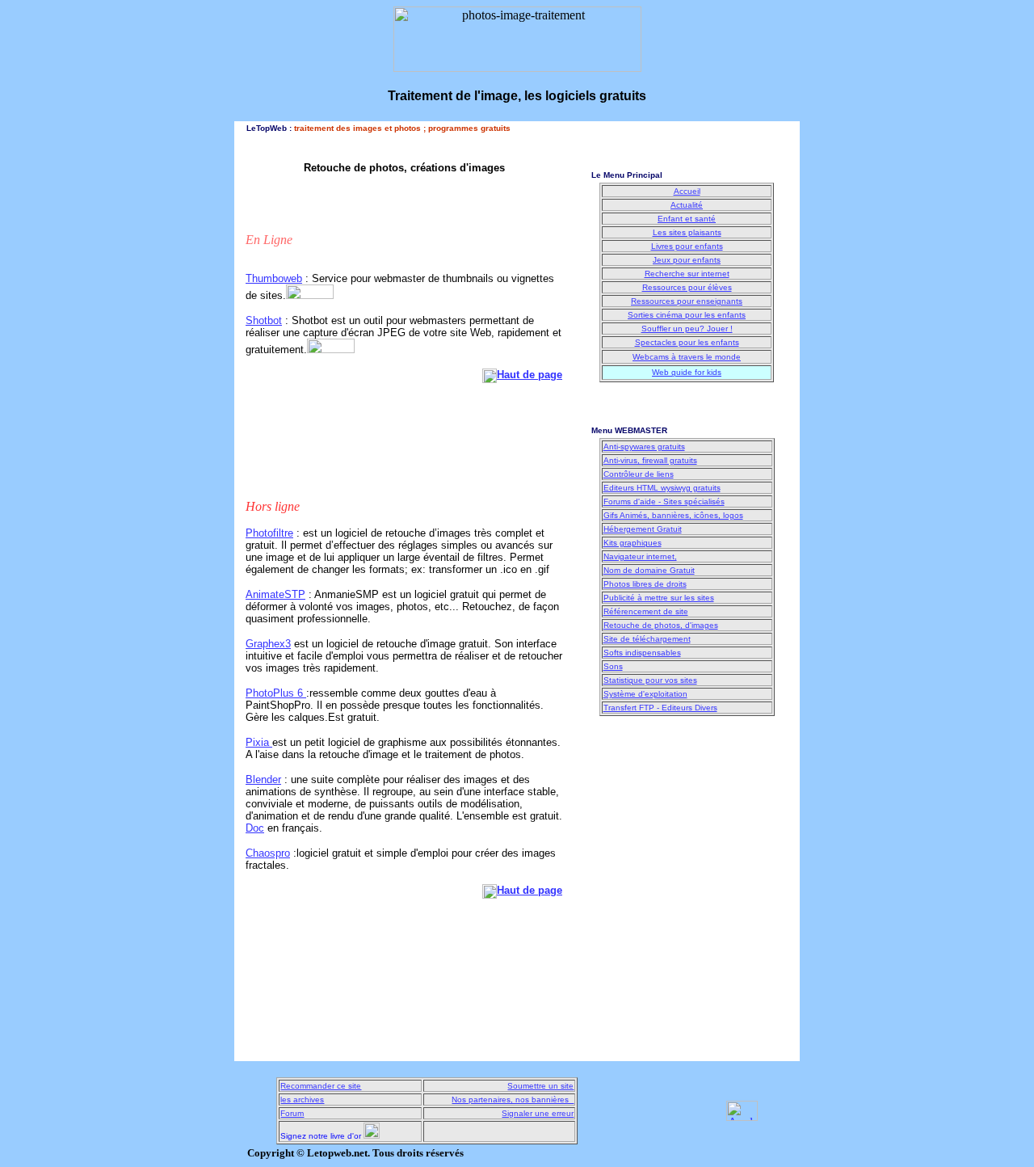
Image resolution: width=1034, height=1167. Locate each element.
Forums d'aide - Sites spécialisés (664, 501)
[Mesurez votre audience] (742, 1116)
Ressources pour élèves (687, 287)
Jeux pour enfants (687, 259)
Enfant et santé (687, 218)
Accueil (687, 191)
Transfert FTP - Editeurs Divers (660, 707)
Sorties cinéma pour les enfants (687, 314)
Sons (613, 666)
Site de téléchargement (647, 638)
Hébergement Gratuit (642, 529)
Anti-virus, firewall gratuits (650, 460)
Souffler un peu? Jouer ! (687, 328)
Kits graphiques (632, 542)
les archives (302, 1099)
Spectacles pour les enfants (687, 342)
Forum (292, 1113)
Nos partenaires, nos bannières (513, 1099)
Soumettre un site (540, 1085)
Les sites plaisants (687, 232)
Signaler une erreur (538, 1113)
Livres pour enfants (687, 246)
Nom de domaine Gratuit (649, 570)
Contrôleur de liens (638, 474)
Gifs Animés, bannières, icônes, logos (673, 515)
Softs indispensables (642, 652)
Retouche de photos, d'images (660, 625)
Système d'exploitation (645, 693)
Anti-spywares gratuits (644, 446)
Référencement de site (645, 611)
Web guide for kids (686, 372)
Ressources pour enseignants (686, 301)
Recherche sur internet (687, 273)
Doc (255, 828)
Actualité (686, 204)
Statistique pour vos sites (650, 680)
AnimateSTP (275, 594)
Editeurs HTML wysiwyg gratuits (662, 487)
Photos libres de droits (645, 583)
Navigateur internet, (640, 556)
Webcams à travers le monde (687, 356)
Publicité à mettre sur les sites (658, 597)
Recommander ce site (320, 1085)
